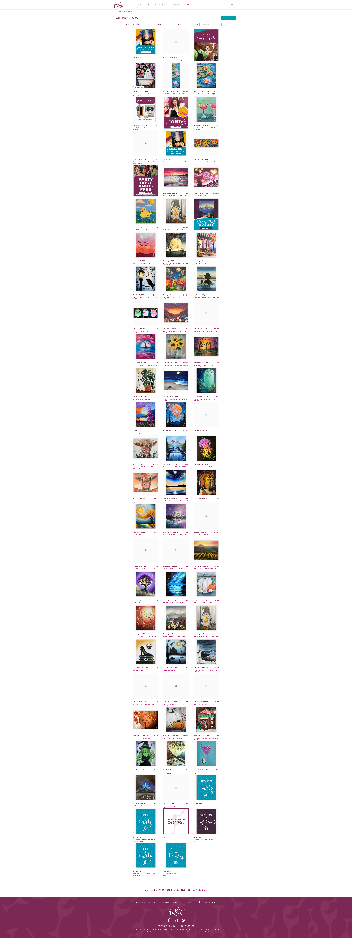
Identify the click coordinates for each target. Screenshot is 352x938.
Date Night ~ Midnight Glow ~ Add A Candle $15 (206, 332)
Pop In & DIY (173, 5)
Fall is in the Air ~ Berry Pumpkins (172, 738)
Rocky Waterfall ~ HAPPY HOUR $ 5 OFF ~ (175, 467)
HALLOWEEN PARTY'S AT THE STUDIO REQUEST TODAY (144, 840)
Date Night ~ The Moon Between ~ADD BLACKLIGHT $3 (144, 162)
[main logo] (119, 2)
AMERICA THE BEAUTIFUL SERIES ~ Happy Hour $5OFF (206, 671)
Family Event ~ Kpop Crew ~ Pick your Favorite (174, 806)
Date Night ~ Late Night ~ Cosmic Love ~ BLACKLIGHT (144, 569)
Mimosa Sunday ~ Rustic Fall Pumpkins (205, 704)
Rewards (234, 5)
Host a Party (160, 5)
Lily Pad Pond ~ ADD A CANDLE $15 (173, 94)
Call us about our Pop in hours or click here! (145, 60)
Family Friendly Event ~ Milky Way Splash (175, 602)
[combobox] (142, 24)
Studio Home (137, 5)
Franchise (196, 5)
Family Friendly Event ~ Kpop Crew (204, 433)
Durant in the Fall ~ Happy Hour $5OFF (205, 568)
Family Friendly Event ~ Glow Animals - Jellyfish (174, 705)
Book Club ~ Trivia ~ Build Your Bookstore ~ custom (206, 738)
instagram (176, 920)
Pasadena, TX (135, 7)
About (192, 902)
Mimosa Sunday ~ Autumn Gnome (173, 229)
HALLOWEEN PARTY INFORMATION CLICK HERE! (206, 806)
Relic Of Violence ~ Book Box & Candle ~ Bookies (145, 128)
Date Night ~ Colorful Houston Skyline (144, 704)
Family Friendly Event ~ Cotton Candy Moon (145, 365)
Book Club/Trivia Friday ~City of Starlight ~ (145, 806)
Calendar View (228, 18)
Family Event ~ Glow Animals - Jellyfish (205, 467)
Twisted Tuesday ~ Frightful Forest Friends (206, 500)
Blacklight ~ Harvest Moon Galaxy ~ (173, 433)
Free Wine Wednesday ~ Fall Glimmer (144, 534)
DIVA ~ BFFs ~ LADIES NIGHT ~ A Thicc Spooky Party (205, 535)
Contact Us (187, 926)
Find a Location (145, 902)
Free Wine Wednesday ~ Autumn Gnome (206, 636)
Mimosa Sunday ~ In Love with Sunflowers (175, 365)
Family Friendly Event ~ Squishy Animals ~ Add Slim (145, 332)
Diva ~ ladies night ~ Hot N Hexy (142, 772)
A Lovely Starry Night (200, 195)
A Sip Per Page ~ (138, 670)
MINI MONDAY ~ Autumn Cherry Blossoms (145, 636)
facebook (169, 920)
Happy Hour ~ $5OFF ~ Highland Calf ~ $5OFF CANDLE (144, 467)
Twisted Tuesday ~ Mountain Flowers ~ (174, 636)
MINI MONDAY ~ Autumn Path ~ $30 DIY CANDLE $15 (205, 365)
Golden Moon (137, 602)
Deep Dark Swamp (169, 670)
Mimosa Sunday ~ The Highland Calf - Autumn (143, 501)
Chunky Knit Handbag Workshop (172, 60)
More (184, 5)
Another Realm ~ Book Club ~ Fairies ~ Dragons (205, 399)
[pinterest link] (183, 920)
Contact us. (200, 890)
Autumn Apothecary (200, 263)
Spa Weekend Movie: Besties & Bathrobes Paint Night (206, 128)
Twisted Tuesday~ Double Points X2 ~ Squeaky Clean (144, 94)
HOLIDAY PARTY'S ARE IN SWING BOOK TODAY (174, 874)
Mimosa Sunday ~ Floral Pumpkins (203, 602)
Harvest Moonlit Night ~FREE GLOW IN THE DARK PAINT (175, 264)
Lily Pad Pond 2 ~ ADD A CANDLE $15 (204, 94)
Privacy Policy (166, 926)
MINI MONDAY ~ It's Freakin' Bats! (142, 263)
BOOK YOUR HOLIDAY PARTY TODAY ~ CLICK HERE (144, 874)
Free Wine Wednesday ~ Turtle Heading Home (175, 399)
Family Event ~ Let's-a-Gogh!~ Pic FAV (205, 161)
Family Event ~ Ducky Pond (141, 229)
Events (148, 5)
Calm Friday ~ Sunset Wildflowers (142, 433)
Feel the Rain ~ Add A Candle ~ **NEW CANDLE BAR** (174, 772)
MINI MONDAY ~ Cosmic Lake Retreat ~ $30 (176, 500)
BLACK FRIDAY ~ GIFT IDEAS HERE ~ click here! (205, 840)
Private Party (171, 902)
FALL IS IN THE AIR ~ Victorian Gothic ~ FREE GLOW (145, 298)
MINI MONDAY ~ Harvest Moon (142, 738)
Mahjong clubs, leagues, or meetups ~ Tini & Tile (206, 772)
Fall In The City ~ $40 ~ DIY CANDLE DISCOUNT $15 (173, 298)
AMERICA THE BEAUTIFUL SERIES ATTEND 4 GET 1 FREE (175, 196)
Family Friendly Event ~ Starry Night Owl (175, 568)
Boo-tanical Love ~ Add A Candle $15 (143, 399)
